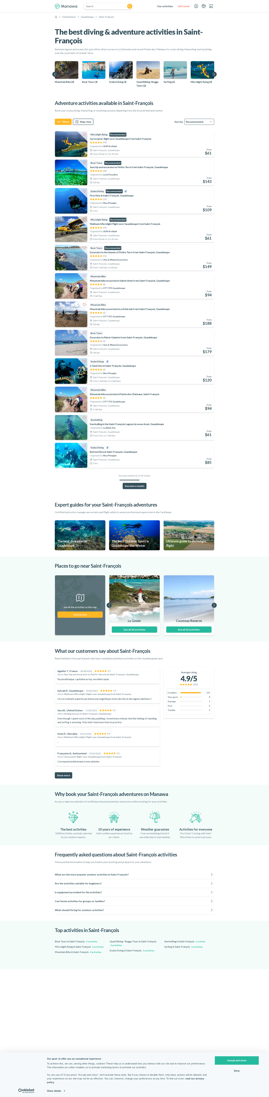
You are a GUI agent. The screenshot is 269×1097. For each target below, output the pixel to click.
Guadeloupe (87, 16)
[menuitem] (165, 6)
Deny (237, 1070)
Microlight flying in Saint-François (79, 946)
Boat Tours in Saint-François (76, 941)
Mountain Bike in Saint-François (78, 951)
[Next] (214, 74)
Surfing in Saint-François (183, 946)
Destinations (69, 16)
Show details (54, 1091)
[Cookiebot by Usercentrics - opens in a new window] (26, 1091)
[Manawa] (66, 6)
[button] (134, 874)
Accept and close (236, 1060)
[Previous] (54, 74)
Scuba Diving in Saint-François (132, 950)
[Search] (129, 6)
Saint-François (106, 16)
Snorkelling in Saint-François (184, 941)
